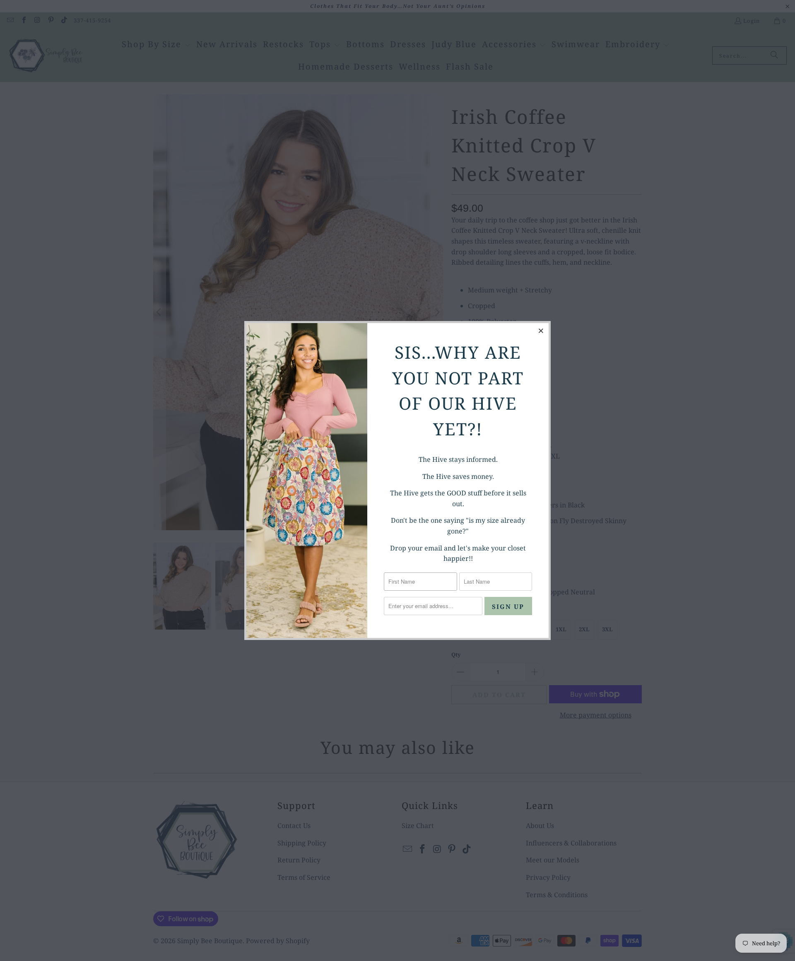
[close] (541, 330)
